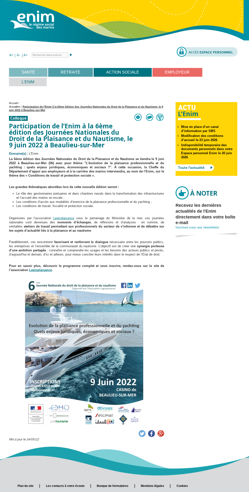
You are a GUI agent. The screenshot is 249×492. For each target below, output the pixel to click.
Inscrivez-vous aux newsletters (197, 227)
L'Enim (28, 82)
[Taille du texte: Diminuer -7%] (18, 55)
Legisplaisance (63, 218)
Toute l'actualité (191, 168)
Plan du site (26, 486)
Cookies (182, 486)
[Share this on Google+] (160, 433)
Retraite (70, 72)
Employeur (177, 72)
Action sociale (122, 72)
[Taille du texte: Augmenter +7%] (11, 55)
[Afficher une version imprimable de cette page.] (138, 117)
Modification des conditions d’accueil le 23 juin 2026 (202, 138)
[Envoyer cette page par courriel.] (149, 117)
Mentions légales (152, 486)
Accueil (13, 103)
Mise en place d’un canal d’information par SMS (200, 129)
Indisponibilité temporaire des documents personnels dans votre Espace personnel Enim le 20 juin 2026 (206, 151)
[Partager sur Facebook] (151, 433)
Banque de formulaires (112, 486)
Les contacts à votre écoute (65, 486)
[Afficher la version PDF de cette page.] (160, 117)
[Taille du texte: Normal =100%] (25, 55)
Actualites (14, 106)
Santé (28, 72)
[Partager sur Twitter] (142, 433)
